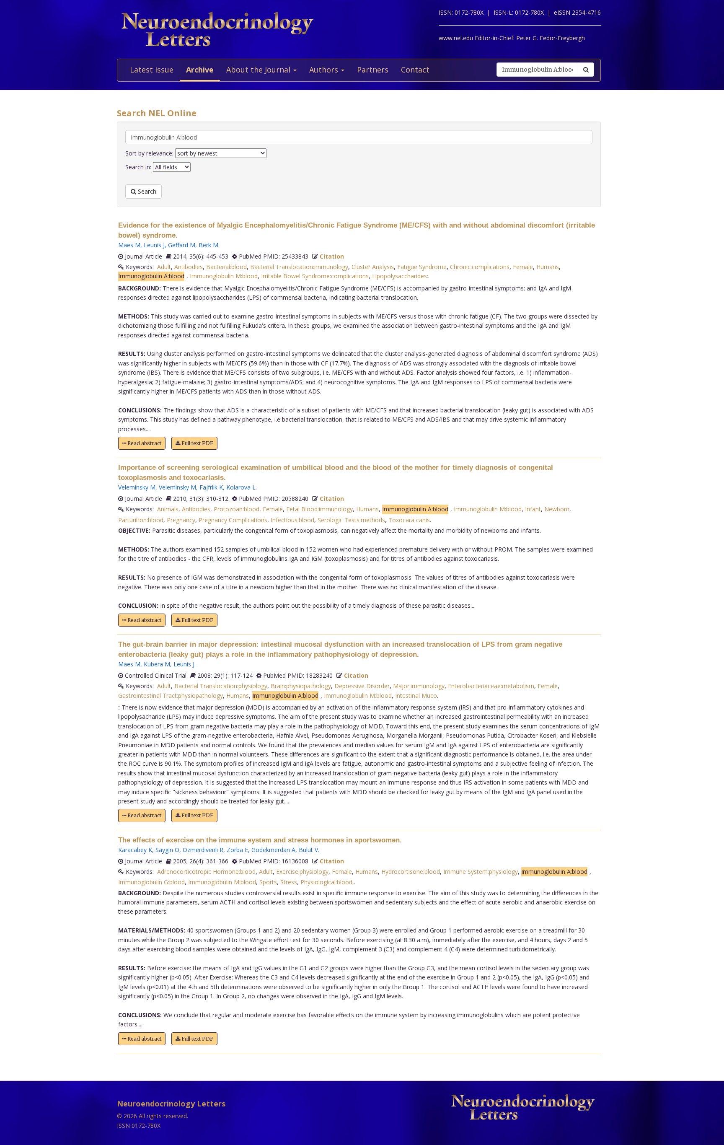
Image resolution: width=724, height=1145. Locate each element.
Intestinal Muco (416, 695)
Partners (372, 70)
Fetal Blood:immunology (319, 509)
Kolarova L (241, 487)
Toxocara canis (409, 520)
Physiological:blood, (327, 882)
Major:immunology (419, 686)
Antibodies (188, 267)
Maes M (129, 245)
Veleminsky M (136, 487)
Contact (415, 70)
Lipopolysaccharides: (400, 276)
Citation (332, 256)
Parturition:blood (140, 520)
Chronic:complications (479, 267)
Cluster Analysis (373, 267)
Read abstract (143, 443)
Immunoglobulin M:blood (224, 276)
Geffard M (181, 245)
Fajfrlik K (211, 487)
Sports (268, 882)
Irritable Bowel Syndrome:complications (315, 276)
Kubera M (157, 664)
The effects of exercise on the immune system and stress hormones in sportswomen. (260, 840)
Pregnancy (181, 520)
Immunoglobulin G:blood (151, 882)
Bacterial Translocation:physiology (220, 686)
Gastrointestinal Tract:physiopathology (170, 695)
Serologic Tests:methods (351, 520)
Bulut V (308, 850)
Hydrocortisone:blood (410, 872)
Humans (547, 267)
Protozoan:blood (236, 509)
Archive (200, 70)
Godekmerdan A (273, 850)
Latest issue (151, 70)
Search (146, 191)
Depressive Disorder (362, 686)
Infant (533, 509)
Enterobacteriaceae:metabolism (491, 686)
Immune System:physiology (480, 872)
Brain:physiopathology (301, 686)
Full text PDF (196, 443)
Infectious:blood (292, 520)
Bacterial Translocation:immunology (299, 267)
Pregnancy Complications (233, 520)
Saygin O (167, 850)
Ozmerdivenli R (203, 850)
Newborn (556, 509)
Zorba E (237, 850)
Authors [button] (324, 70)
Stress (288, 882)
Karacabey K (135, 850)
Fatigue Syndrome (422, 267)
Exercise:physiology (302, 872)
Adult (164, 267)
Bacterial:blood (226, 267)
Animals (167, 509)
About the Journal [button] (259, 70)
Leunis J (154, 245)
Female (523, 267)
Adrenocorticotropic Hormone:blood (206, 872)
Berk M (208, 245)
